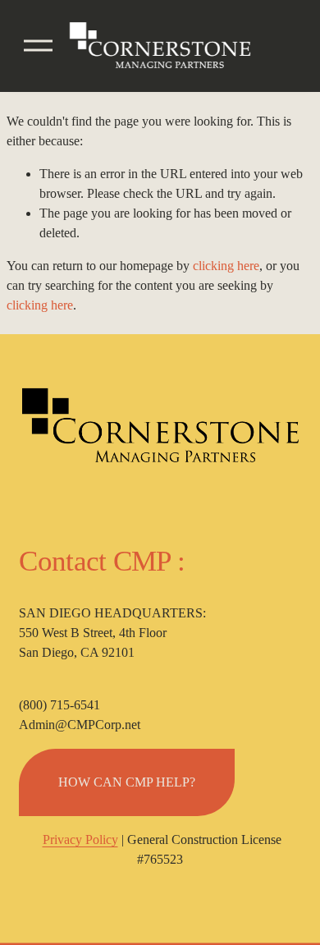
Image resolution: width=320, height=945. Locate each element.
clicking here (226, 266)
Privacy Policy (80, 839)
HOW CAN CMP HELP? (126, 782)
